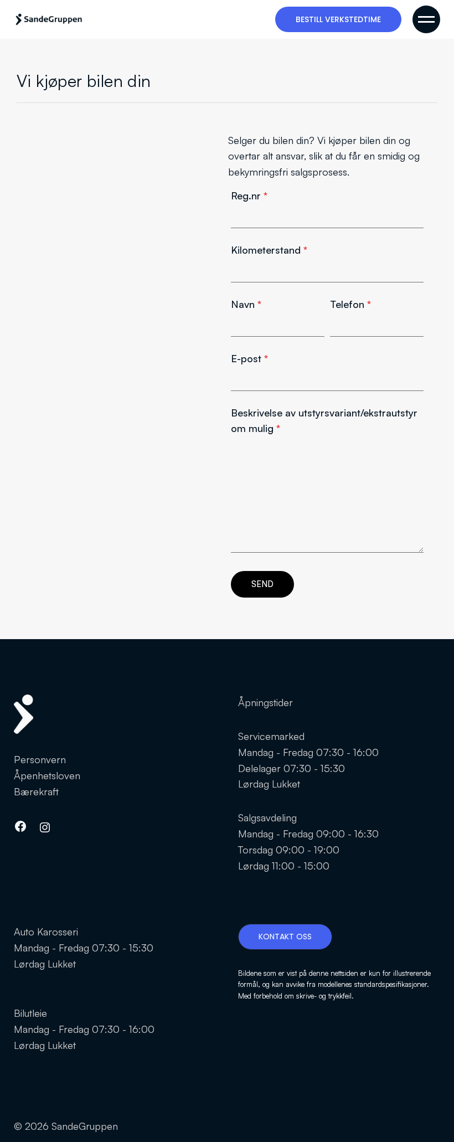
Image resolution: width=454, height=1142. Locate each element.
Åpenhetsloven (47, 775)
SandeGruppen (84, 1126)
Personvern (40, 759)
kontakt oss (285, 936)
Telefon (350, 304)
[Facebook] (20, 826)
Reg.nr (249, 195)
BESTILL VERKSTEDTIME (338, 19)
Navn (246, 304)
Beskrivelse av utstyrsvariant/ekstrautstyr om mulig (324, 421)
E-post (249, 358)
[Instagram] (44, 827)
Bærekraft (36, 791)
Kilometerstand (269, 250)
